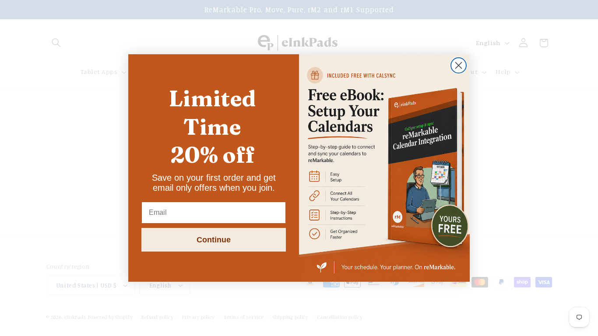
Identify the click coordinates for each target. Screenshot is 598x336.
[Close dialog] (458, 65)
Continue (214, 239)
